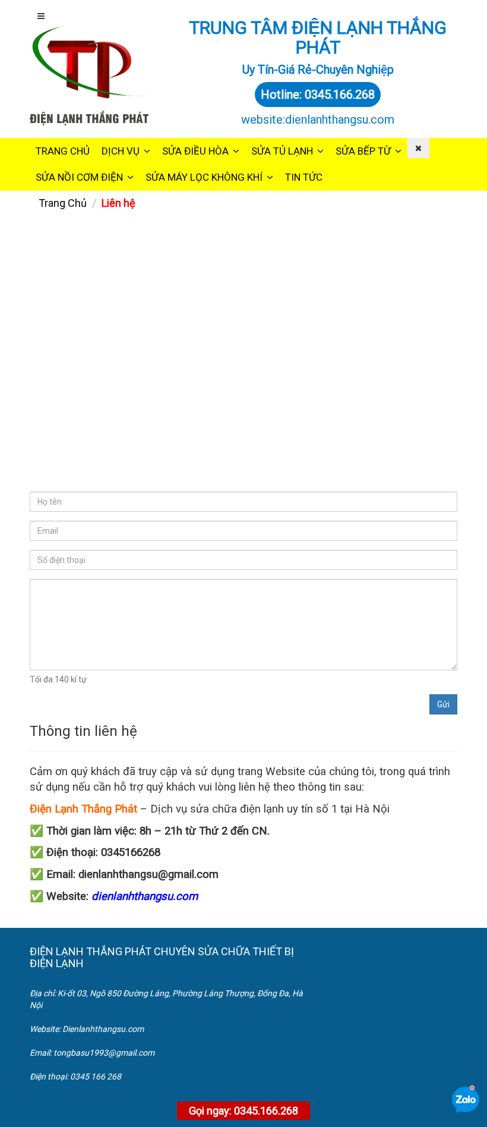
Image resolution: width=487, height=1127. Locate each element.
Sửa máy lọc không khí (204, 177)
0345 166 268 (95, 1076)
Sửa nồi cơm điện (79, 177)
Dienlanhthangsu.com (103, 1029)
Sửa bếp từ (363, 151)
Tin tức (303, 177)
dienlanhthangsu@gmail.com (148, 874)
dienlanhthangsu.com (144, 896)
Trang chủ (63, 151)
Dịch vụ (121, 151)
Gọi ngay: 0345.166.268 (243, 1110)
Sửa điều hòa (195, 151)
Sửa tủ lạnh (282, 151)
